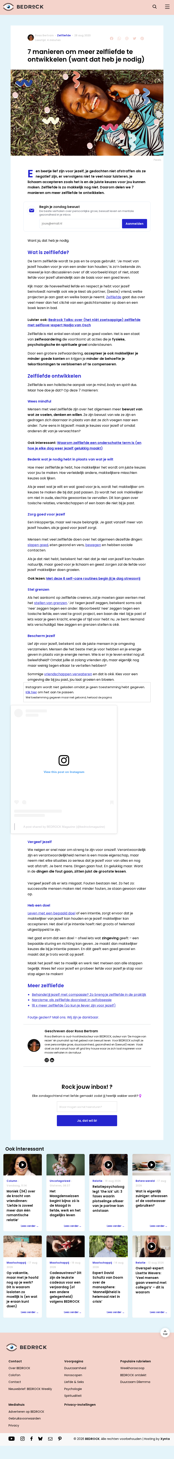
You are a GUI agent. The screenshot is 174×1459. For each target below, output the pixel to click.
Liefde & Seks (74, 1382)
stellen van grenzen (50, 602)
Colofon (14, 1375)
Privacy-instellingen (80, 1405)
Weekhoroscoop (132, 1368)
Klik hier (31, 692)
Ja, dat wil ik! (87, 1121)
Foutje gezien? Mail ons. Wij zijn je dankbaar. (63, 1017)
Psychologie (73, 1389)
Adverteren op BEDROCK (26, 1412)
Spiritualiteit (73, 1396)
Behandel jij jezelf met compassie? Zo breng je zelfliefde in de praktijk (89, 994)
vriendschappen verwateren (68, 674)
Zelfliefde (64, 35)
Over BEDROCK (19, 1368)
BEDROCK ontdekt (133, 1375)
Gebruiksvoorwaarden (24, 1418)
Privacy (13, 1425)
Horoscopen (73, 1375)
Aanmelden (134, 224)
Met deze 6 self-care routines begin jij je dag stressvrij (93, 578)
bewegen (93, 544)
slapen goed (38, 544)
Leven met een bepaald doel (51, 913)
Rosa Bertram (44, 35)
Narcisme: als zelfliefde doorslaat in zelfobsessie (72, 999)
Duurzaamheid (75, 1368)
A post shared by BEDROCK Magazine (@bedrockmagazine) (64, 826)
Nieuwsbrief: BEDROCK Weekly (30, 1389)
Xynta (165, 1439)
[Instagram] (47, 1060)
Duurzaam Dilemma (135, 1382)
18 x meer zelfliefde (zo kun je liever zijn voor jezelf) (74, 1005)
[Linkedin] (52, 1060)
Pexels (157, 160)
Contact (14, 1382)
